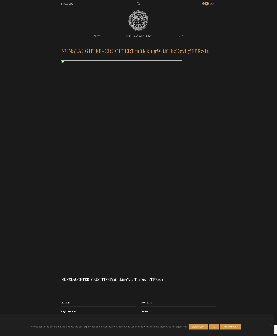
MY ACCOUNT (69, 3)
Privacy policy (230, 327)
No (214, 327)
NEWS (97, 36)
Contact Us (147, 311)
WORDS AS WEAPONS (138, 36)
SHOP (179, 36)
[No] (270, 324)
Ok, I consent (198, 327)
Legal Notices (68, 311)
